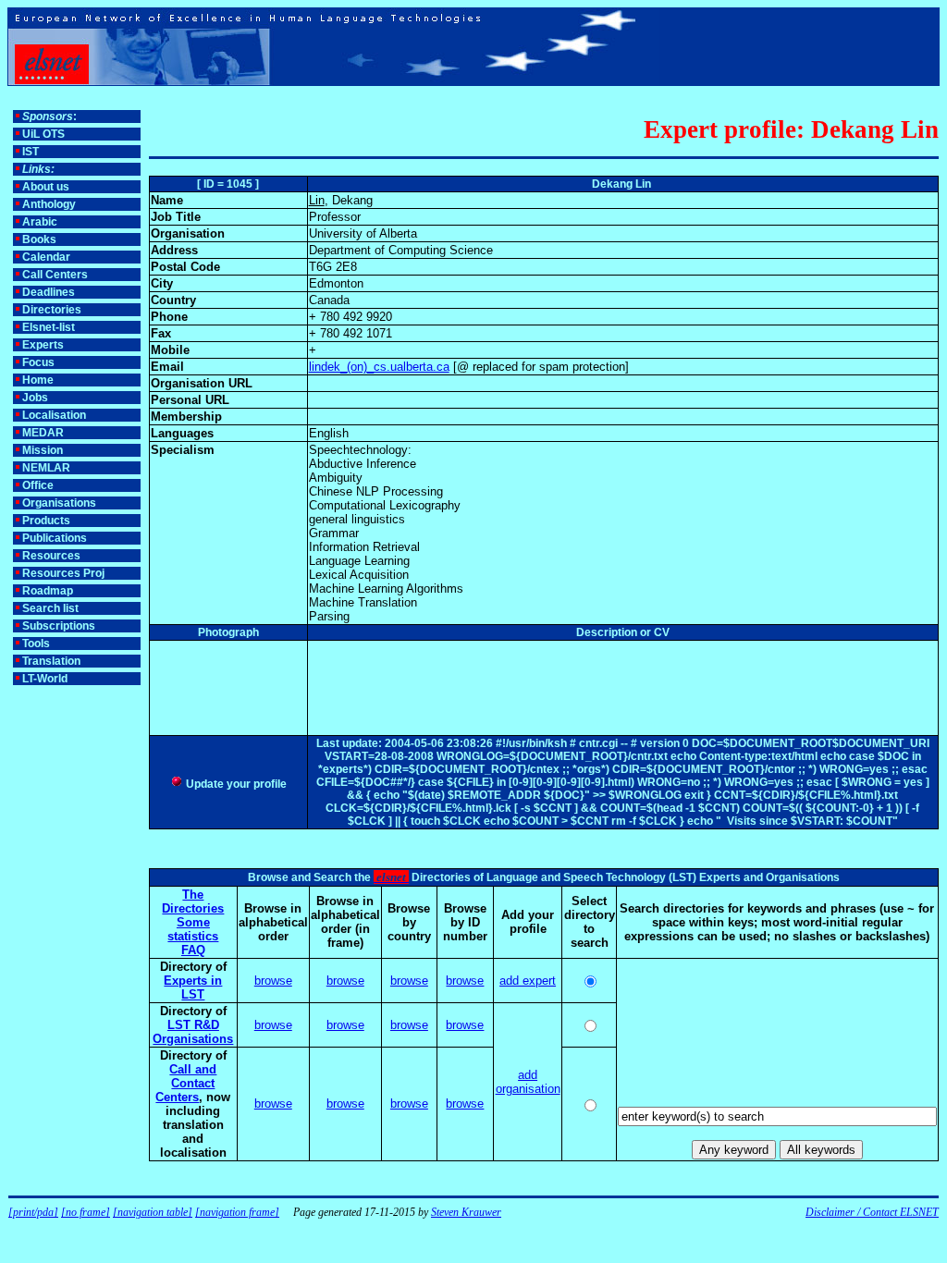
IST (30, 151)
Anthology (49, 204)
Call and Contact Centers (185, 1083)
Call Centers (55, 274)
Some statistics (192, 929)
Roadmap (47, 590)
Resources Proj (63, 573)
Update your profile (235, 784)
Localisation (54, 415)
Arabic (39, 221)
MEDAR (43, 432)
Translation (51, 661)
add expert (527, 980)
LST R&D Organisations (193, 1032)
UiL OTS (43, 134)
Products (46, 520)
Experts (43, 344)
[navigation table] (152, 1212)
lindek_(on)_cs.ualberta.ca (379, 367)
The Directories (193, 901)
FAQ (193, 950)
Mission (42, 450)
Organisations (59, 503)
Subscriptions (58, 625)
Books (39, 239)
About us (45, 186)
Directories (51, 309)
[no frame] (85, 1212)
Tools (36, 643)
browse (273, 980)
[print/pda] (33, 1212)
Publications (54, 538)
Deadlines (48, 292)
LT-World (45, 678)
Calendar (46, 257)
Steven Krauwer (466, 1212)
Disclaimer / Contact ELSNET (872, 1212)
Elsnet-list (48, 327)
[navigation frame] (237, 1212)
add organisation (528, 1082)
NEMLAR (46, 467)
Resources (51, 555)
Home (38, 380)
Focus (38, 362)
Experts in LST (193, 987)
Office (38, 485)
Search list (50, 608)
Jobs (35, 397)
